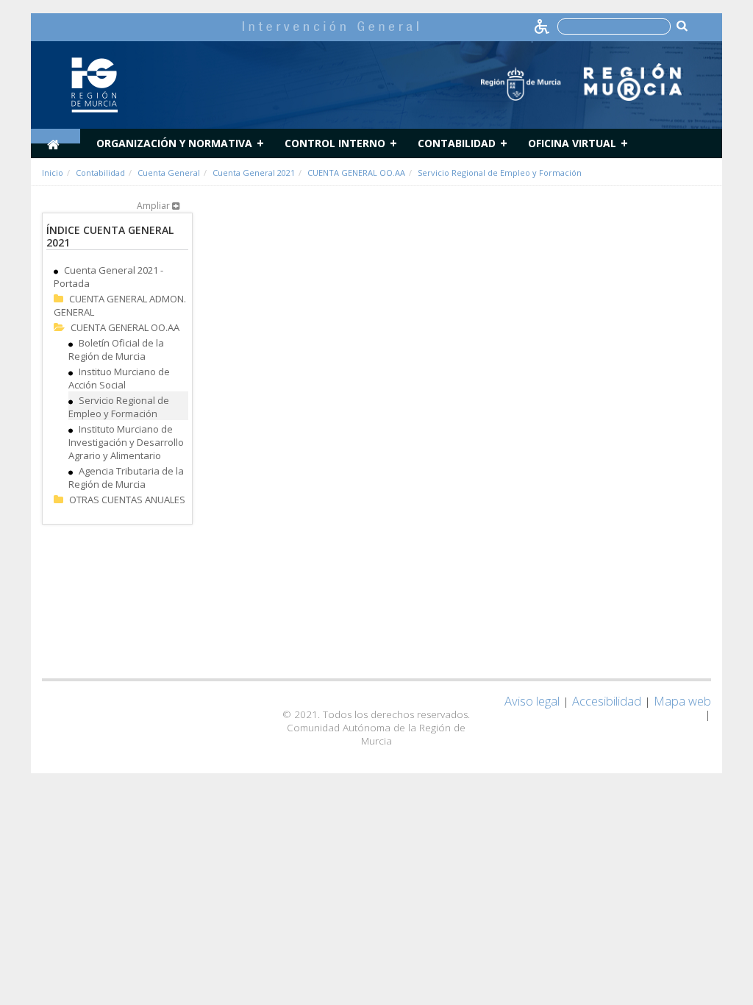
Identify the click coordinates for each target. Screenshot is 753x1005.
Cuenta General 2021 (254, 172)
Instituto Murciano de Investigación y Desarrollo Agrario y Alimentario (126, 442)
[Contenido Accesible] (543, 25)
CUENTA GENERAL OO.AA (356, 172)
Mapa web (682, 700)
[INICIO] (55, 136)
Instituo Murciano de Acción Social (119, 378)
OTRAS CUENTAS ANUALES (127, 499)
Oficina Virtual (572, 143)
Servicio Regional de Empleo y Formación (500, 172)
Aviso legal (532, 700)
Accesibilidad (606, 700)
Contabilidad (457, 143)
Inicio (52, 172)
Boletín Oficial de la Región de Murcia (116, 349)
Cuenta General (169, 172)
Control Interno (335, 143)
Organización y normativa (174, 143)
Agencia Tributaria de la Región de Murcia (126, 477)
